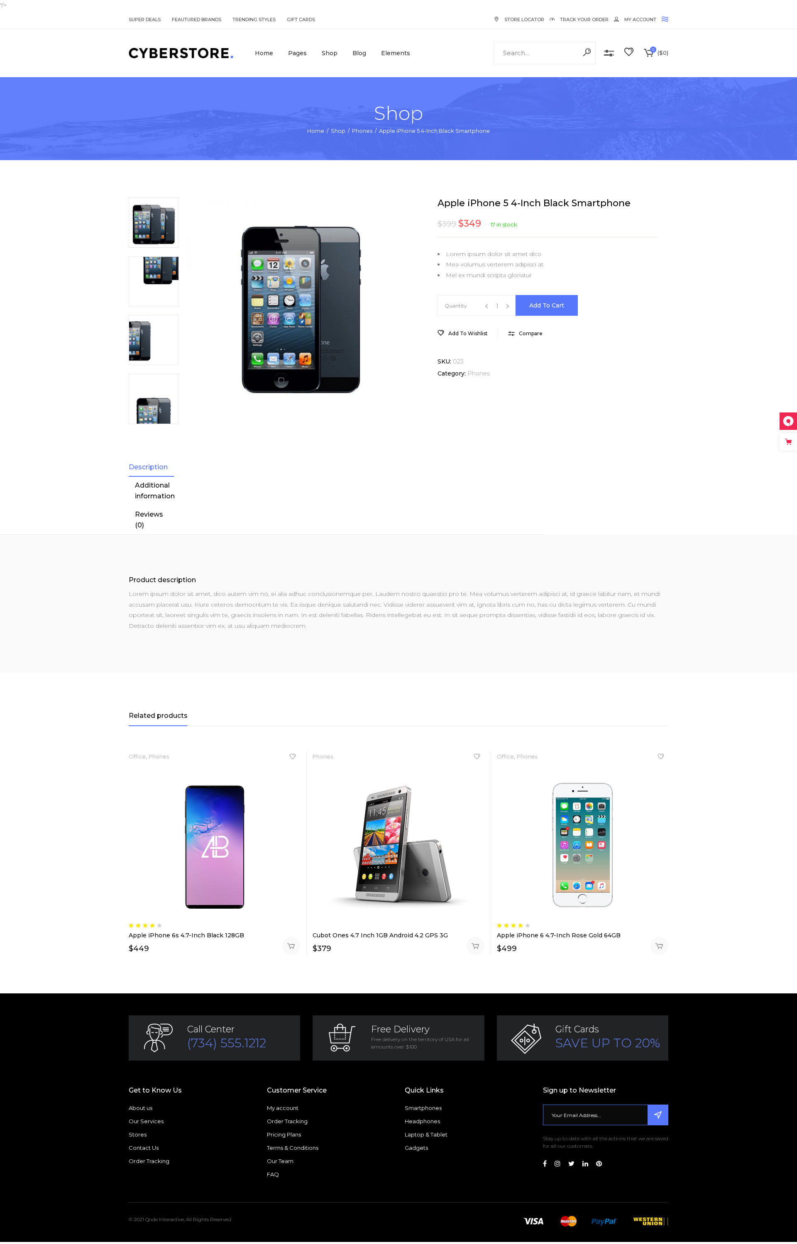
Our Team (280, 1161)
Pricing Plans (284, 1134)
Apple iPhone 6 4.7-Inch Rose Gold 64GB (559, 935)
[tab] (151, 467)
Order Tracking (149, 1161)
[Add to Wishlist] (292, 758)
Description (148, 467)
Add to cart (546, 305)
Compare (609, 53)
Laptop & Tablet (426, 1134)
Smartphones (423, 1108)
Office (137, 756)
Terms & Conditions (292, 1147)
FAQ (273, 1174)
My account (282, 1108)
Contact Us (144, 1147)
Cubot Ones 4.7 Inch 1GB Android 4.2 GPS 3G (380, 935)
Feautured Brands (196, 19)
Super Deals (145, 19)
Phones (362, 130)
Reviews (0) (149, 519)
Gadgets (416, 1147)
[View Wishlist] (629, 53)
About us (140, 1108)
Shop (338, 130)
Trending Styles (254, 19)
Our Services (146, 1121)
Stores (138, 1134)
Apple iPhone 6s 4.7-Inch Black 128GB (186, 935)
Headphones (422, 1121)
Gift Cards (301, 19)
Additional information (155, 490)
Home (315, 130)
